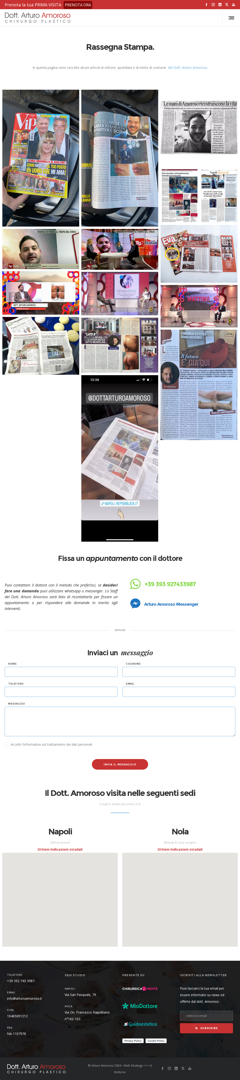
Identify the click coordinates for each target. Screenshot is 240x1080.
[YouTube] (233, 4)
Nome (12, 664)
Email (130, 684)
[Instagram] (213, 4)
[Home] (43, 1068)
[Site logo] (38, 17)
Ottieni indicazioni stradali (60, 849)
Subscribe (209, 1028)
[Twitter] (226, 4)
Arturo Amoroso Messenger (170, 604)
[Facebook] (206, 4)
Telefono (16, 684)
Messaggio (16, 704)
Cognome (133, 664)
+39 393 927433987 (169, 584)
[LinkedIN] (220, 4)
